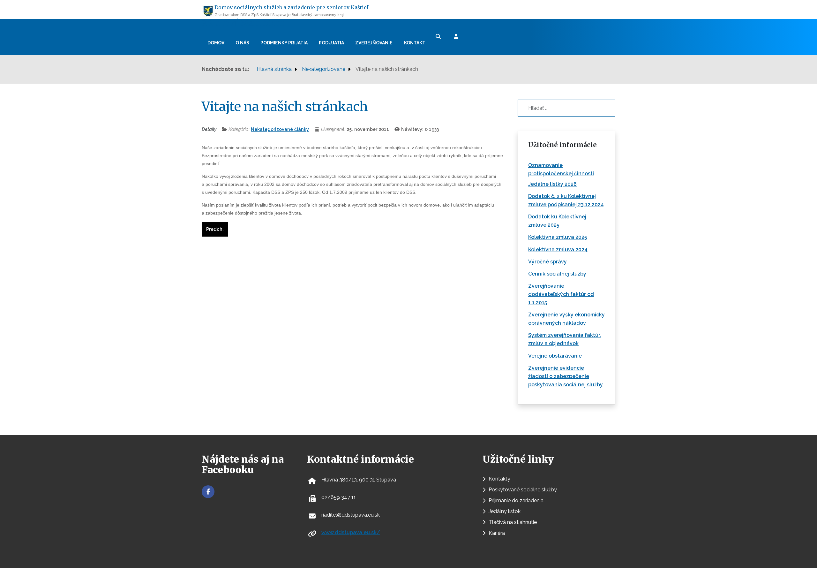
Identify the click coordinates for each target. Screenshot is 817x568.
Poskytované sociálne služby (523, 490)
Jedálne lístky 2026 (552, 184)
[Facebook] (208, 491)
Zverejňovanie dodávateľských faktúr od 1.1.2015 (561, 294)
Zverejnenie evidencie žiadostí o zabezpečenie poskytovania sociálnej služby (565, 376)
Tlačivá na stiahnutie (513, 522)
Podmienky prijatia (284, 42)
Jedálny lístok (505, 511)
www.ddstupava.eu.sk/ (350, 532)
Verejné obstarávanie (555, 356)
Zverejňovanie (374, 42)
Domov (215, 42)
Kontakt (414, 42)
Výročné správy (547, 262)
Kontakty (499, 479)
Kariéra (497, 533)
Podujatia (331, 42)
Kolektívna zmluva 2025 (557, 237)
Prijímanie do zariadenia (516, 500)
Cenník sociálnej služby (557, 274)
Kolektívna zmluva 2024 (558, 249)
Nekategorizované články (280, 129)
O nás (242, 42)
